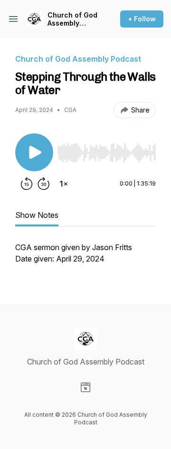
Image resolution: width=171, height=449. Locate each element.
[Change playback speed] (63, 183)
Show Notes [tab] (36, 215)
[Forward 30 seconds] (43, 183)
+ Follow (142, 19)
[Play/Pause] (34, 152)
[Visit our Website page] (85, 387)
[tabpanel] (85, 258)
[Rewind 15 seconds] (26, 183)
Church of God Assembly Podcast (72, 19)
